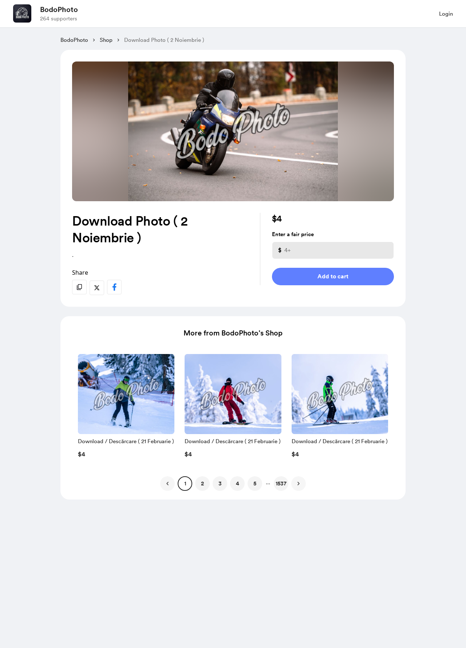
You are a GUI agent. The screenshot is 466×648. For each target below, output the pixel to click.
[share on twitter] (97, 288)
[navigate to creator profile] (22, 13)
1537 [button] (281, 483)
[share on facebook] (114, 287)
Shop (106, 40)
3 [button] (220, 483)
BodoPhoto (59, 9)
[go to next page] (298, 483)
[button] (126, 408)
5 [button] (254, 483)
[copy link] (79, 287)
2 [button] (202, 483)
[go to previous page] (167, 483)
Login (446, 14)
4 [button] (237, 483)
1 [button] (185, 483)
